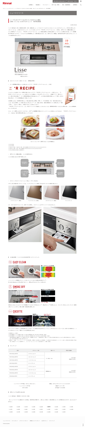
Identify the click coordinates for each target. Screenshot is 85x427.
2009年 (71, 409)
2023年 (33, 406)
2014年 (33, 409)
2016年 (18, 409)
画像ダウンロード (59, 385)
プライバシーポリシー (24, 420)
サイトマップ (52, 420)
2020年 (56, 406)
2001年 (64, 411)
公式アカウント (45, 420)
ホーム (4, 8)
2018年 (71, 406)
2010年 (64, 409)
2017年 (11, 409)
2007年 (18, 411)
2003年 (48, 411)
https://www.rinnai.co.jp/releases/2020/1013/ (40, 147)
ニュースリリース (10, 8)
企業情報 (30, 4)
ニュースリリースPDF (24, 385)
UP (83, 425)
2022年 (41, 406)
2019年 (64, 406)
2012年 (48, 409)
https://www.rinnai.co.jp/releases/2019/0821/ (35, 148)
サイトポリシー (15, 420)
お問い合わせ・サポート (72, 1)
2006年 (26, 411)
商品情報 (37, 4)
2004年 (41, 411)
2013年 (41, 409)
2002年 (56, 411)
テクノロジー (45, 4)
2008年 (11, 411)
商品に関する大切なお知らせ (60, 1)
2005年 (33, 411)
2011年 (56, 409)
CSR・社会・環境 (55, 4)
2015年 (26, 409)
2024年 (26, 406)
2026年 (11, 406)
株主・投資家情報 (66, 4)
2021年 (48, 406)
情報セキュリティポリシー (35, 420)
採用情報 (75, 4)
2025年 (18, 406)
